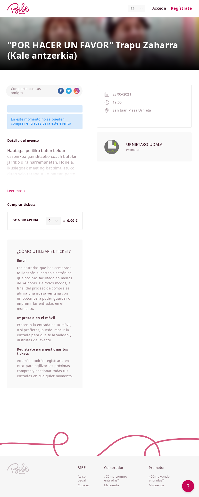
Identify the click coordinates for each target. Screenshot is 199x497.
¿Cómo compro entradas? (115, 478)
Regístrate (181, 8)
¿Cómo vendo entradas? (159, 478)
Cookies (84, 485)
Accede (159, 8)
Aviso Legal (82, 478)
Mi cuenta (111, 485)
